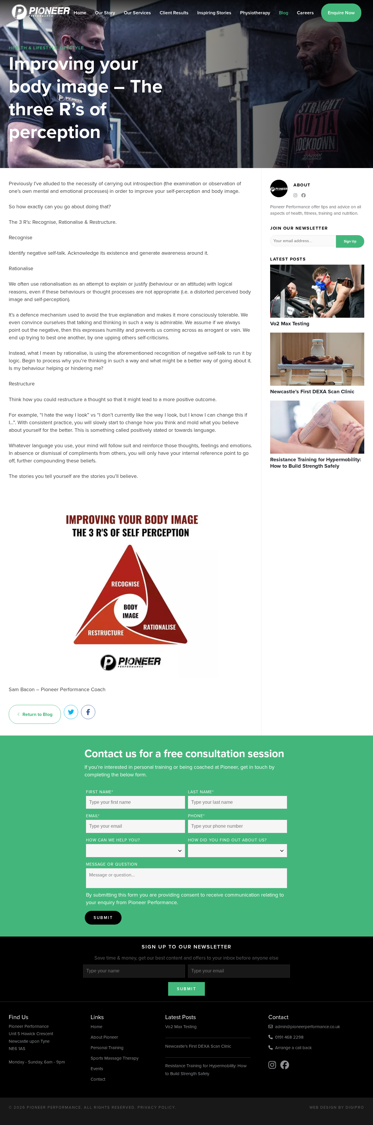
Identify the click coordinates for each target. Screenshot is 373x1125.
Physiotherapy (255, 12)
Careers (305, 12)
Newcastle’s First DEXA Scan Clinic (198, 1046)
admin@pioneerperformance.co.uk (306, 1026)
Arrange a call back (292, 1047)
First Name (99, 792)
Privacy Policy (156, 1107)
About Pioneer (104, 1037)
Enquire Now (341, 12)
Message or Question (112, 864)
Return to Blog (36, 714)
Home (80, 12)
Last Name (201, 792)
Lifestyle (72, 48)
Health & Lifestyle (33, 48)
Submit (103, 918)
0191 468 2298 (288, 1037)
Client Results (174, 12)
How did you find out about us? (227, 840)
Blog (283, 12)
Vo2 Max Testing (181, 1026)
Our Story (105, 12)
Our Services (137, 12)
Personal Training (107, 1047)
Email (93, 816)
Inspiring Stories (214, 12)
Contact (98, 1079)
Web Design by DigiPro (336, 1107)
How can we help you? (113, 840)
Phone (196, 816)
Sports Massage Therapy (114, 1058)
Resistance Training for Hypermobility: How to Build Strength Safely (206, 1070)
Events (97, 1068)
